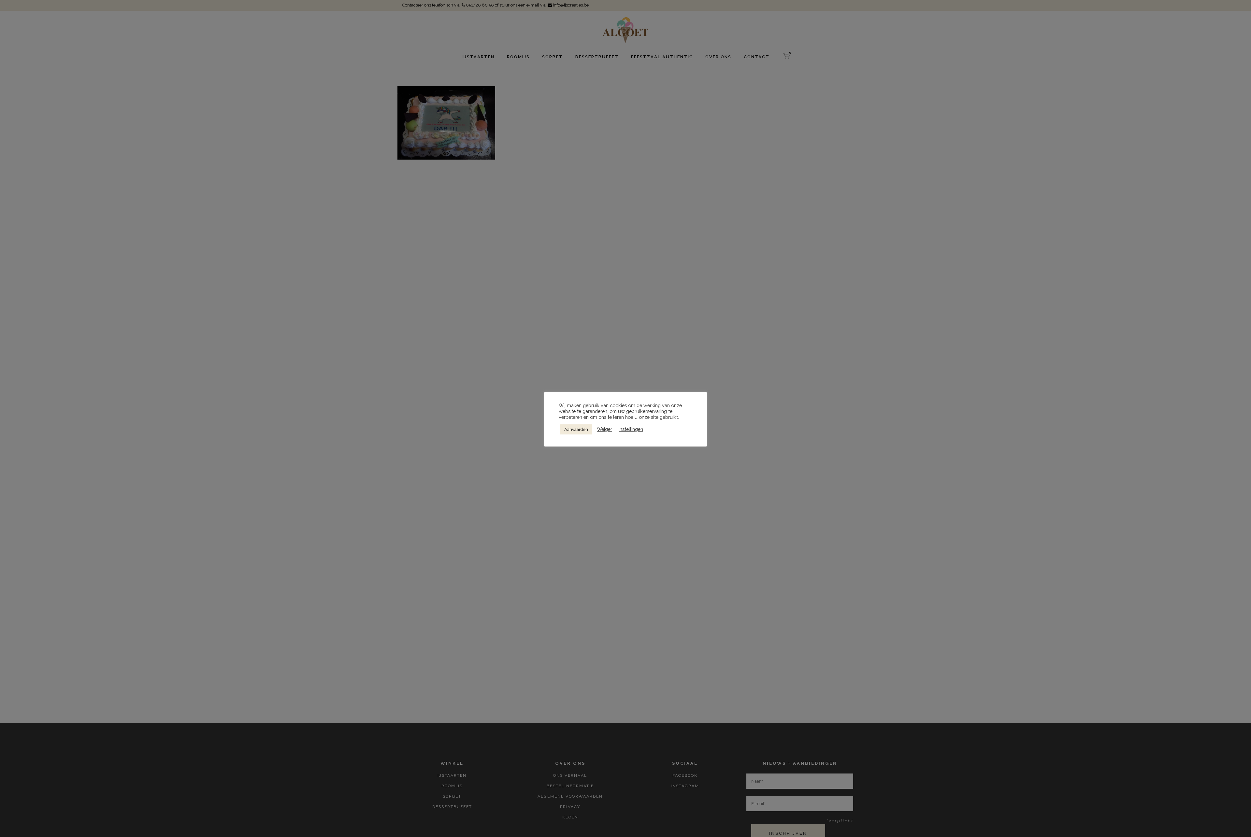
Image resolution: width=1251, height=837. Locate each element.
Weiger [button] (604, 429)
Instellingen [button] (631, 429)
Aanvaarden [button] (576, 429)
